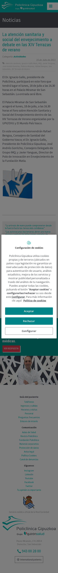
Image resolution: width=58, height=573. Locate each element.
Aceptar (29, 311)
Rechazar (29, 321)
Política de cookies (34, 300)
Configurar (29, 331)
